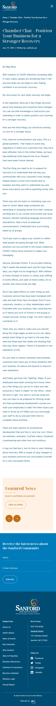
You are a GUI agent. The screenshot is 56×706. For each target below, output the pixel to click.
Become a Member (11, 673)
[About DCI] (33, 702)
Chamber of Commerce (12, 667)
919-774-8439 (37, 626)
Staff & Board (8, 633)
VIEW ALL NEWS (15, 504)
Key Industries (9, 644)
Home (5, 17)
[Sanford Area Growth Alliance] (10, 6)
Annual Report (9, 684)
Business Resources (11, 661)
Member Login (9, 679)
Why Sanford (8, 650)
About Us (7, 627)
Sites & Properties (10, 656)
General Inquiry (37, 631)
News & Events (9, 638)
